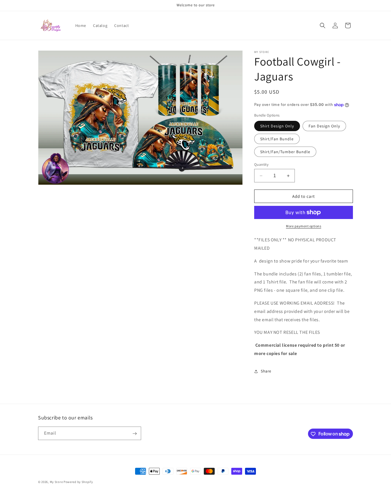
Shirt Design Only (277, 126)
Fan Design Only (324, 126)
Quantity (261, 164)
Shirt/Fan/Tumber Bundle (285, 151)
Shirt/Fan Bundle (277, 138)
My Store (56, 482)
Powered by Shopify (78, 482)
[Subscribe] (134, 433)
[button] (322, 25)
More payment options (303, 226)
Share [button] (266, 371)
